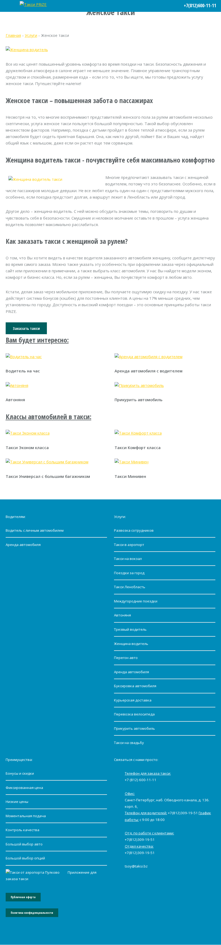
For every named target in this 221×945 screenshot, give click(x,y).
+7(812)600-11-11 (200, 5)
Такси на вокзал (128, 558)
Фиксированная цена (24, 787)
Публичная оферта (23, 897)
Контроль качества (22, 829)
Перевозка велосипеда (134, 714)
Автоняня (122, 615)
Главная (13, 35)
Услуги (31, 35)
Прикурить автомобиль (134, 728)
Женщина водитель (131, 643)
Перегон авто (126, 657)
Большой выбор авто (24, 844)
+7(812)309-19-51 (183, 812)
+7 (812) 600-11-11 (140, 779)
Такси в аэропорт (129, 544)
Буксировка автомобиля (135, 685)
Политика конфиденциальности (32, 913)
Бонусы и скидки (20, 773)
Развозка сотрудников (134, 530)
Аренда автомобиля (23, 544)
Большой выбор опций (25, 858)
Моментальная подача (26, 815)
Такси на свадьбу (129, 742)
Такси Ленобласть (129, 586)
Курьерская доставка (132, 700)
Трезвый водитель (130, 629)
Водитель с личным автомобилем (35, 530)
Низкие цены (17, 801)
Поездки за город (129, 572)
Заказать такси (26, 328)
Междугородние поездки (135, 601)
